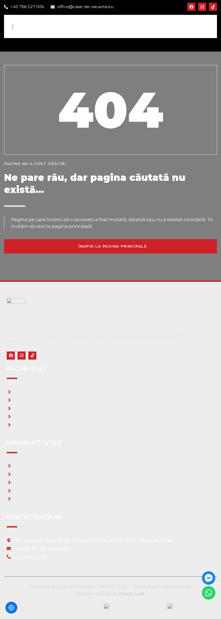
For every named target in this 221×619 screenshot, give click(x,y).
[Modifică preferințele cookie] (11, 608)
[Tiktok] (213, 7)
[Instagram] (202, 7)
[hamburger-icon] (205, 26)
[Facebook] (191, 7)
